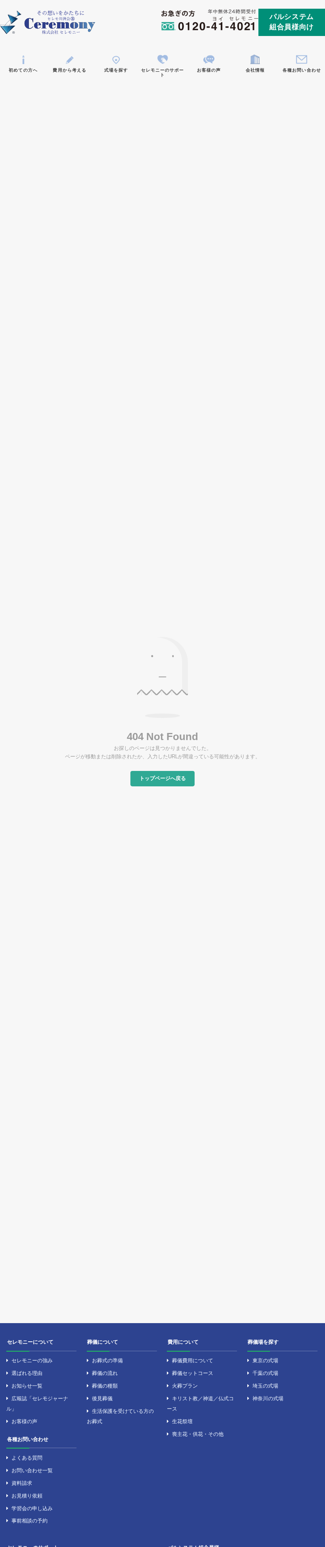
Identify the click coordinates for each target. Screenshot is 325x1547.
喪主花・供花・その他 (198, 1434)
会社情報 (255, 70)
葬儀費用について (192, 1360)
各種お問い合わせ (302, 70)
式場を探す (116, 70)
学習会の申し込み (32, 1508)
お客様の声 (209, 70)
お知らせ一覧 (26, 1386)
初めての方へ (23, 70)
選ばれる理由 (26, 1373)
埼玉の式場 (265, 1386)
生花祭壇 (182, 1421)
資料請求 (21, 1483)
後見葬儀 (102, 1398)
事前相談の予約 (29, 1521)
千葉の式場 (265, 1373)
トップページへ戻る (163, 778)
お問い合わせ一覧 (32, 1470)
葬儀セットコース (192, 1373)
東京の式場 (265, 1360)
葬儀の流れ (105, 1373)
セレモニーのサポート (162, 73)
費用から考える (69, 70)
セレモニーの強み (32, 1360)
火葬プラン (185, 1386)
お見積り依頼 (26, 1496)
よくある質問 (26, 1458)
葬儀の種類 (105, 1386)
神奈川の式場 (267, 1398)
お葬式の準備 (107, 1360)
